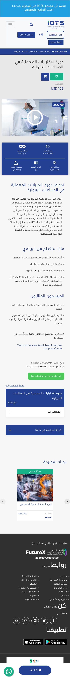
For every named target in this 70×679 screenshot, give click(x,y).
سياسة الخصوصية (58, 580)
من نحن (63, 576)
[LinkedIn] (35, 620)
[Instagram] (25, 620)
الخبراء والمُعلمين (58, 600)
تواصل (33, 584)
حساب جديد (55, 42)
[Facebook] (53, 620)
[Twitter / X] (44, 620)
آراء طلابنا (62, 592)
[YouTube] (16, 620)
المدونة (33, 596)
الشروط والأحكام (29, 580)
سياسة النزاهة (60, 584)
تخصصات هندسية (59, 52)
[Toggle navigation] (10, 24)
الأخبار (64, 596)
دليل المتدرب (55, 35)
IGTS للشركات (60, 588)
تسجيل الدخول (26, 35)
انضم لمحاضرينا (29, 592)
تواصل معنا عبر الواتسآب (48, 376)
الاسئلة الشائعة (29, 576)
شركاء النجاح (31, 600)
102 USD (33, 670)
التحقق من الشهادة (27, 588)
